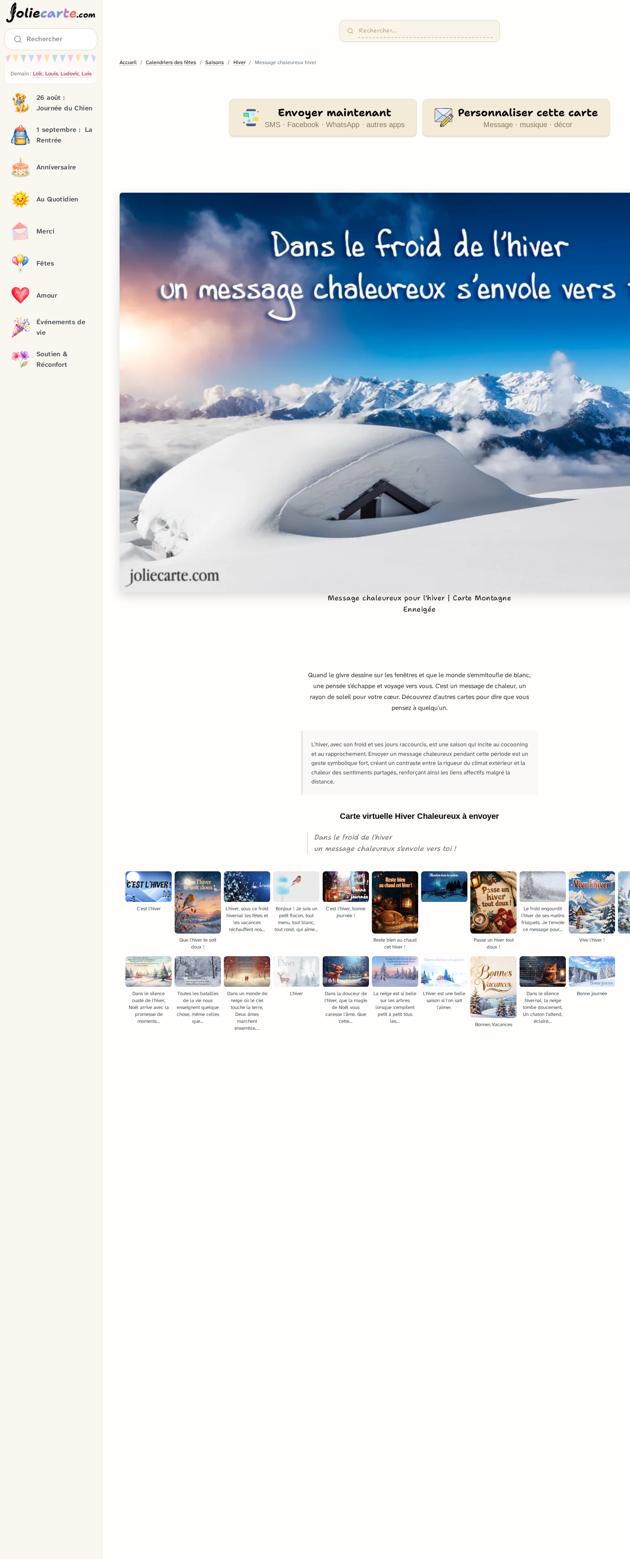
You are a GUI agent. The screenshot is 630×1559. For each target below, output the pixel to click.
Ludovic (70, 73)
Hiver (239, 62)
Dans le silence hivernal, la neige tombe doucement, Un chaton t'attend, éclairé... (543, 1007)
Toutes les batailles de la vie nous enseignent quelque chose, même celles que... (198, 1007)
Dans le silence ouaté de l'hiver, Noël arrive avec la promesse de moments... (149, 1007)
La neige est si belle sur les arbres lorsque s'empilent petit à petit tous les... (394, 1007)
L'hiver (296, 993)
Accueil (128, 62)
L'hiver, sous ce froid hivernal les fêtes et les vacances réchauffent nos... (247, 919)
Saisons (214, 62)
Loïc (38, 73)
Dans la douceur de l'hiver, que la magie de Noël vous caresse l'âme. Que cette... (345, 1007)
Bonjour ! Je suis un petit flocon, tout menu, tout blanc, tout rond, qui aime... (296, 919)
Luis (87, 73)
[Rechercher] (350, 31)
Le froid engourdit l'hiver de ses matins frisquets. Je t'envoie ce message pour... (542, 919)
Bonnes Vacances (493, 1024)
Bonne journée (592, 993)
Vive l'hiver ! (592, 940)
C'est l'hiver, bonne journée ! (345, 912)
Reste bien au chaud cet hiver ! (395, 943)
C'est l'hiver (149, 909)
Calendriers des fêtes (171, 62)
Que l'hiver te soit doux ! (197, 943)
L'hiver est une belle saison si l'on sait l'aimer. (444, 1000)
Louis (51, 73)
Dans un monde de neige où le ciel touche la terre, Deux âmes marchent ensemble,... (247, 1010)
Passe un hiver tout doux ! (494, 943)
